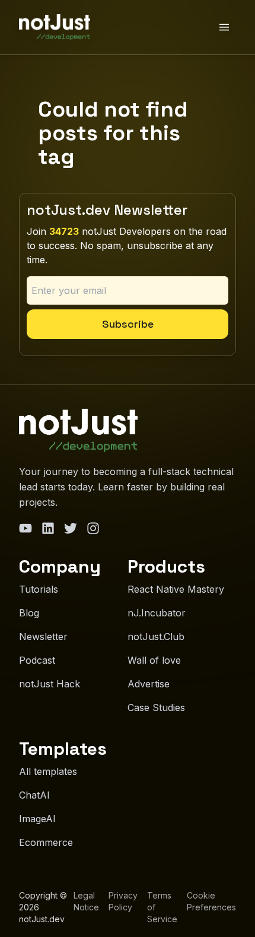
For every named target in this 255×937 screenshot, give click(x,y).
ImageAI (37, 819)
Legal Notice (86, 901)
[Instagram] (93, 528)
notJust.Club (156, 636)
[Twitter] (70, 528)
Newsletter (43, 636)
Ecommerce (46, 842)
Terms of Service (162, 907)
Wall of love (154, 660)
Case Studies (156, 707)
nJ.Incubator (157, 613)
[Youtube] (25, 528)
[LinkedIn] (48, 528)
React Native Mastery (176, 589)
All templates (48, 771)
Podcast (37, 660)
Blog (29, 613)
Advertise (149, 684)
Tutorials (38, 589)
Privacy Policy (123, 901)
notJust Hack (49, 684)
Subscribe (128, 324)
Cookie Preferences (211, 901)
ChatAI (34, 795)
